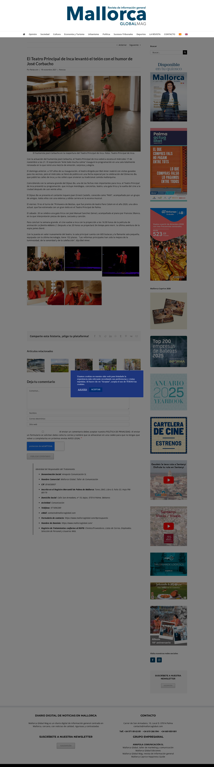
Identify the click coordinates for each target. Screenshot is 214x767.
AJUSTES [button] (82, 389)
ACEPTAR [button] (95, 389)
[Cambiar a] (180, 34)
